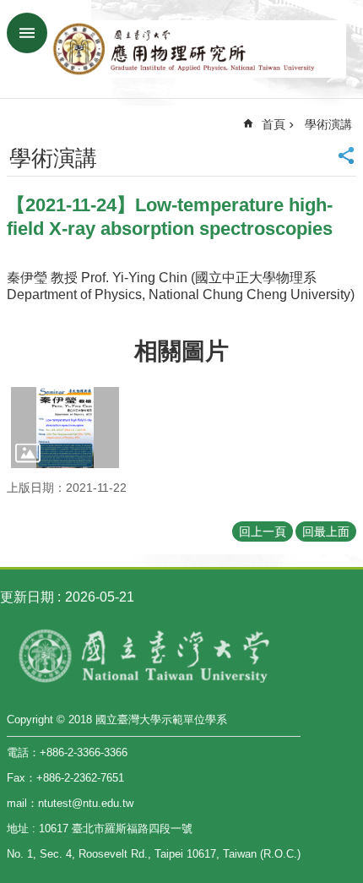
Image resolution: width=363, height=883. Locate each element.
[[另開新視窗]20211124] (65, 427)
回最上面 (325, 531)
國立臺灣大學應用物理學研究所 (198, 49)
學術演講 (328, 124)
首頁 (273, 124)
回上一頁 (262, 531)
